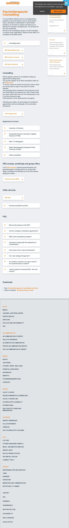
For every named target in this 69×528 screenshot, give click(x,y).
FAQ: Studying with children (13, 430)
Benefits (6, 375)
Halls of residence (10, 339)
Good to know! (8, 392)
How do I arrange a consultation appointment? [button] (23, 231)
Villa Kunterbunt (9, 424)
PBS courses (11, 167)
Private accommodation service (15, 346)
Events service (8, 316)
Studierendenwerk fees (12, 379)
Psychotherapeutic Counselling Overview (23, 288)
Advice (5, 389)
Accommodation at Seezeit (13, 336)
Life (4, 437)
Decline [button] (42, 11)
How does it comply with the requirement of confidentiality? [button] (22, 243)
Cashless (6, 382)
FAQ (4, 326)
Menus (5, 310)
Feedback (6, 501)
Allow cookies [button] (58, 11)
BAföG (5, 359)
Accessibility (8, 513)
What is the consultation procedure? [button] (20, 236)
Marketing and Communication (14, 483)
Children (6, 417)
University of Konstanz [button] (16, 128)
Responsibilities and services (14, 470)
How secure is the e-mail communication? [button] (22, 250)
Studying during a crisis (25, 290)
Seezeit (6, 467)
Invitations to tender (11, 486)
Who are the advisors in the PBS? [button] (19, 225)
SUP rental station (10, 456)
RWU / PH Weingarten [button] (16, 141)
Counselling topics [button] (14, 43)
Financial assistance (11, 369)
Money (5, 356)
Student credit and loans (13, 366)
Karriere (6, 476)
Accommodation (9, 333)
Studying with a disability (12, 402)
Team (4, 473)
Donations (7, 480)
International (8, 405)
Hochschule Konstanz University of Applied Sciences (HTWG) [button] (22, 135)
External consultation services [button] (18, 205)
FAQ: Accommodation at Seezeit (15, 349)
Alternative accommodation (13, 343)
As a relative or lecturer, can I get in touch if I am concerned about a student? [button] (23, 262)
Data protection (9, 509)
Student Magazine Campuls (13, 443)
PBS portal (9, 82)
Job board (7, 362)
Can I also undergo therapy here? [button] (19, 256)
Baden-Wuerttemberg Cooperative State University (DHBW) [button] (22, 148)
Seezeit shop (7, 450)
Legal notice (8, 522)
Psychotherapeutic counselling (15, 395)
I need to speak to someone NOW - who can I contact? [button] (23, 270)
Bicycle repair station (11, 453)
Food (5, 306)
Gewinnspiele (8, 505)
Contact (6, 493)
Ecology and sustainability (13, 323)
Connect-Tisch (8, 460)
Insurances (7, 372)
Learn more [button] (59, 6)
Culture (6, 440)
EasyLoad (6, 319)
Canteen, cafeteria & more (13, 313)
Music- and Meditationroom (13, 447)
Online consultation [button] (15, 155)
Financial (6, 427)
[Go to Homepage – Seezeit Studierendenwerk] (17, 3)
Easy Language (8, 518)
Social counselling (10, 399)
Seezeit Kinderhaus (10, 420)
